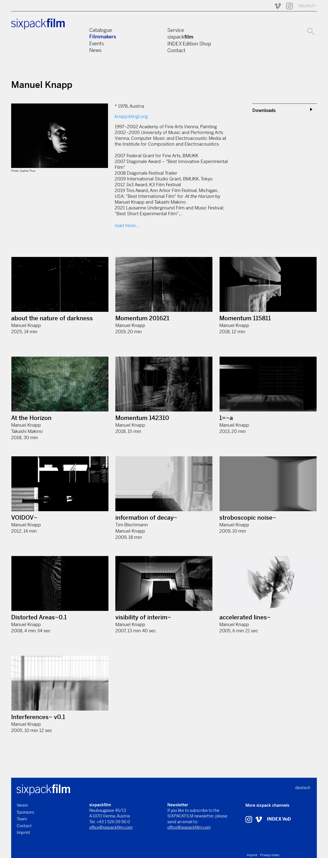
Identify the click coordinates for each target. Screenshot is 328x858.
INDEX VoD (279, 819)
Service (175, 30)
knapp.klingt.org (131, 116)
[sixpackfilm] (43, 789)
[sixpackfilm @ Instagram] (287, 5)
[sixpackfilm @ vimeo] (258, 819)
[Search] (310, 31)
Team (22, 818)
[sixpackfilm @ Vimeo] (275, 5)
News (95, 50)
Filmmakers (102, 37)
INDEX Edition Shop (189, 44)
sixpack (180, 37)
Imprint (23, 832)
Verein (22, 805)
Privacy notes (269, 855)
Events (96, 43)
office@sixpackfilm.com (111, 827)
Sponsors (25, 812)
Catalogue (100, 30)
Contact (176, 50)
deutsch (307, 5)
